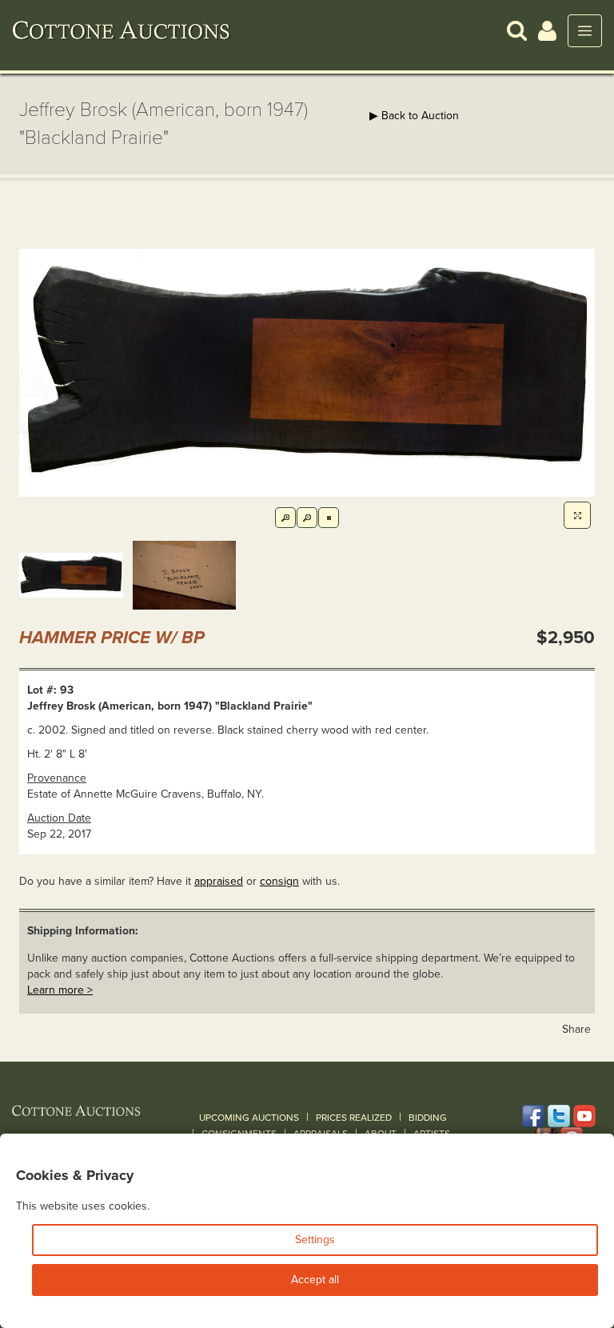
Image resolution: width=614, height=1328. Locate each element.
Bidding (428, 1117)
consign (279, 881)
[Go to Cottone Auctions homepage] (121, 30)
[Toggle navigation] (585, 30)
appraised (218, 881)
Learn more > (60, 990)
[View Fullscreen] (577, 515)
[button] (517, 30)
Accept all (315, 1279)
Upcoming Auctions (249, 1117)
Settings (315, 1239)
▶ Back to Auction (414, 115)
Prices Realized (354, 1117)
